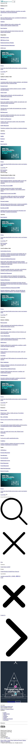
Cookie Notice (10, 740)
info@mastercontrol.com (7, 706)
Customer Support (9, 709)
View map (8, 737)
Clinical (5, 715)
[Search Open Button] (14, 511)
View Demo (3, 171)
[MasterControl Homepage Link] (6, 1)
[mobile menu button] (13, 2)
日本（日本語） (12, 576)
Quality (4, 712)
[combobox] (7, 497)
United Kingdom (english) (6, 571)
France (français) (15, 571)
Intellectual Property (18, 740)
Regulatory (5, 716)
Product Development (8, 718)
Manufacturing (6, 713)
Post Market (5, 720)
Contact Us (3, 709)
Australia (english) (4, 576)
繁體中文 (18, 576)
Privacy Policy (4, 740)
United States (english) (5, 566)
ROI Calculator (4, 170)
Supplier (5, 717)
